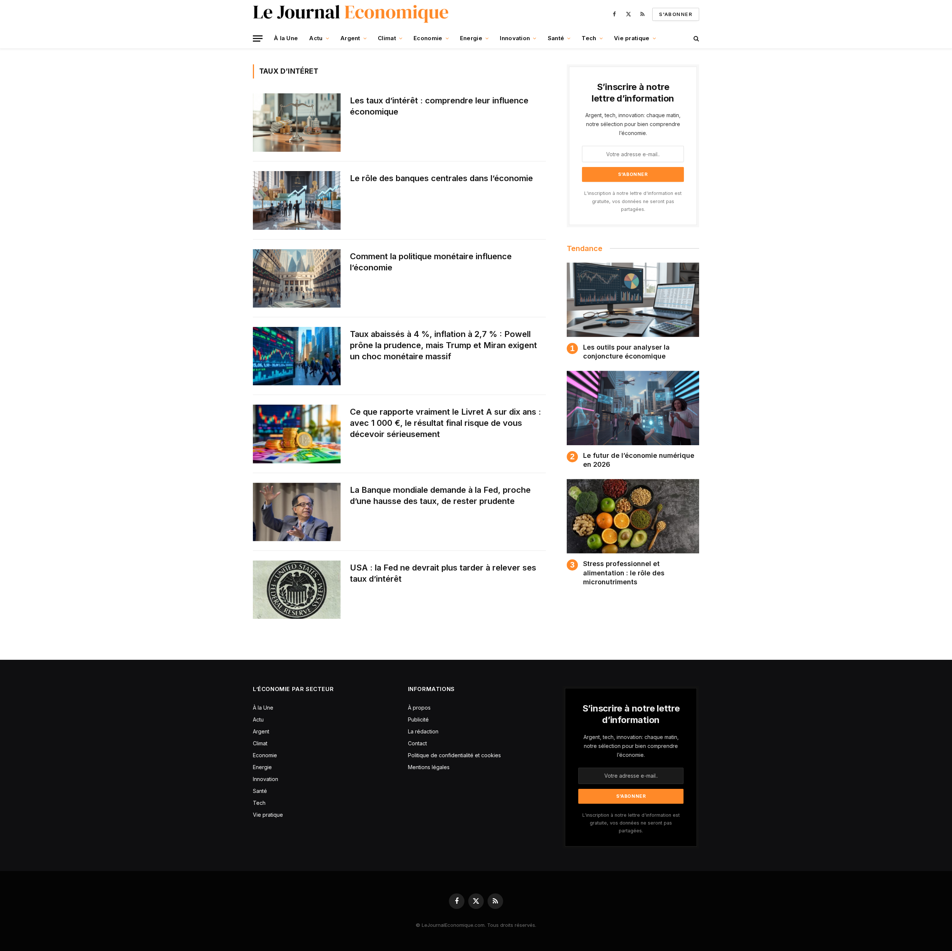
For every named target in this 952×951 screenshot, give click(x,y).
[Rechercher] (695, 38)
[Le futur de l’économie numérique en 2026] (633, 408)
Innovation (515, 38)
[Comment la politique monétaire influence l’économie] (297, 278)
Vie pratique (632, 38)
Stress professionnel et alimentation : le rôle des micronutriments (624, 573)
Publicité (418, 719)
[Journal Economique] (351, 14)
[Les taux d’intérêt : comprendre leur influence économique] (297, 122)
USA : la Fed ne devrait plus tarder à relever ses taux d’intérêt (443, 573)
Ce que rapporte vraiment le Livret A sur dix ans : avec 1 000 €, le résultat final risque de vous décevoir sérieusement (445, 423)
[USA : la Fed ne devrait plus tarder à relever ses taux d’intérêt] (297, 589)
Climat (387, 38)
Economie (428, 38)
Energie (471, 38)
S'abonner (675, 14)
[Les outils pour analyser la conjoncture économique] (633, 300)
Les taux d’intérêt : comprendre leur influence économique (439, 106)
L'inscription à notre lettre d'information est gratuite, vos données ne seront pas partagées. (633, 201)
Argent (350, 38)
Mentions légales (429, 767)
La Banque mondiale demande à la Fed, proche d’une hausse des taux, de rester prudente (440, 495)
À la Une (286, 38)
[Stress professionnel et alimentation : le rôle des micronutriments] (633, 516)
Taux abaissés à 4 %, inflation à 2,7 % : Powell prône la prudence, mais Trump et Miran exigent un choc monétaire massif (443, 345)
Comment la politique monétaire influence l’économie (431, 261)
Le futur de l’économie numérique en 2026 (638, 460)
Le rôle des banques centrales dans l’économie (441, 178)
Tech (589, 38)
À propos (419, 707)
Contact (417, 743)
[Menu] (258, 38)
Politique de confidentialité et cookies (455, 755)
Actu (315, 38)
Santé (556, 38)
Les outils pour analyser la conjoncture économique (626, 351)
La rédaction (423, 731)
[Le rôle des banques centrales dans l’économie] (297, 200)
